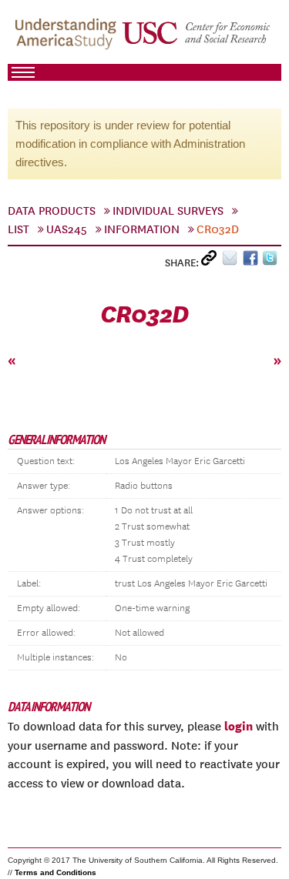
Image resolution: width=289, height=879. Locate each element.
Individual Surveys (168, 211)
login (238, 726)
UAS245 (66, 229)
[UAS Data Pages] (67, 39)
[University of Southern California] (197, 39)
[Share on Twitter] (271, 261)
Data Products (52, 211)
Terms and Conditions (55, 872)
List (18, 229)
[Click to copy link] (211, 261)
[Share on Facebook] (252, 261)
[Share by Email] (232, 261)
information (142, 229)
